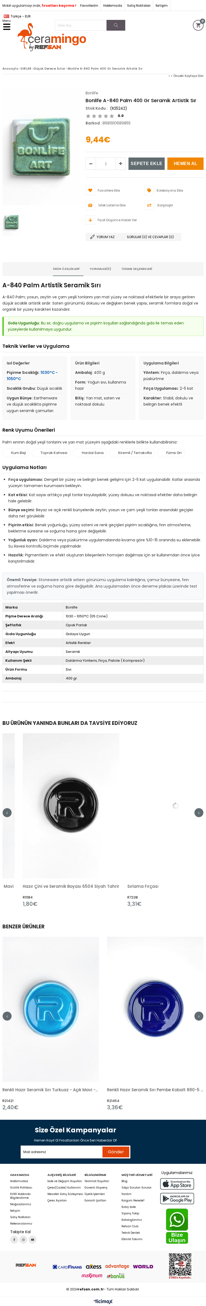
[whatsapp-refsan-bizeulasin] (177, 1226)
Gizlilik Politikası (21, 1188)
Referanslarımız (21, 1224)
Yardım (126, 1194)
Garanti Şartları (95, 1201)
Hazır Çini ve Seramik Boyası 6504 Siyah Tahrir (50, 886)
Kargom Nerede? (133, 1201)
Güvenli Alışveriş (95, 1188)
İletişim (162, 5)
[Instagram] (23, 1240)
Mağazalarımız (20, 1204)
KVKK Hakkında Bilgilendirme (20, 1196)
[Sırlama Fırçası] (155, 805)
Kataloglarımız (132, 1220)
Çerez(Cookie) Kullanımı (64, 1188)
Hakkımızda (112, 5)
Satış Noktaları (138, 5)
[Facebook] (14, 1240)
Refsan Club (130, 1226)
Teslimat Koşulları (96, 1181)
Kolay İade (129, 1207)
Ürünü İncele (75, 820)
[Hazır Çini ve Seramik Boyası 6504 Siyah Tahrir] (50, 805)
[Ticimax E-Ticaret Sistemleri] (103, 1302)
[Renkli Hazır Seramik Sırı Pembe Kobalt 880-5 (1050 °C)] (155, 1009)
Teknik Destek (131, 1233)
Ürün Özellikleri (66, 269)
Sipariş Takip (130, 1213)
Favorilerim (89, 5)
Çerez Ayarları (57, 1201)
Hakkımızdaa (19, 1181)
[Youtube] (32, 1240)
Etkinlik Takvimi (132, 1239)
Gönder (116, 1152)
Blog (124, 1181)
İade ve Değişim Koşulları (64, 1181)
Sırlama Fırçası (122, 886)
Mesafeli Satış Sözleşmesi (65, 1194)
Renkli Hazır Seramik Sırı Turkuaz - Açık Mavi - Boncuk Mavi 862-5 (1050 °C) (50, 1090)
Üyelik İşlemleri (94, 1194)
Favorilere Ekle (51, 820)
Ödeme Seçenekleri (137, 269)
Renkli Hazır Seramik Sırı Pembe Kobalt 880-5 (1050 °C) (155, 1090)
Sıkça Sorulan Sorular (137, 1188)
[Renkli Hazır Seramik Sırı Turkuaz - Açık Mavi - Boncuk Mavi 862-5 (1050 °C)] (50, 1009)
